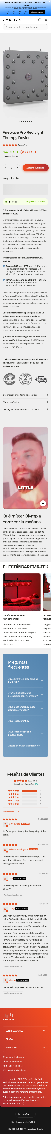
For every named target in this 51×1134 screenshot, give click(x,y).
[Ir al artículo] (19, 121)
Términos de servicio (12, 1061)
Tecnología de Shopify (33, 1129)
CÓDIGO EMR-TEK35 (37, 12)
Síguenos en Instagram (13, 1057)
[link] (22, 592)
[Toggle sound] (43, 503)
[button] (10, 145)
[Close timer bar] (49, 1)
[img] (10, 819)
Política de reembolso (13, 1065)
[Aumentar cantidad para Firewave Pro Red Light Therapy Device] (17, 167)
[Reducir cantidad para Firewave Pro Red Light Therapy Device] (6, 167)
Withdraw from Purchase (14, 1070)
